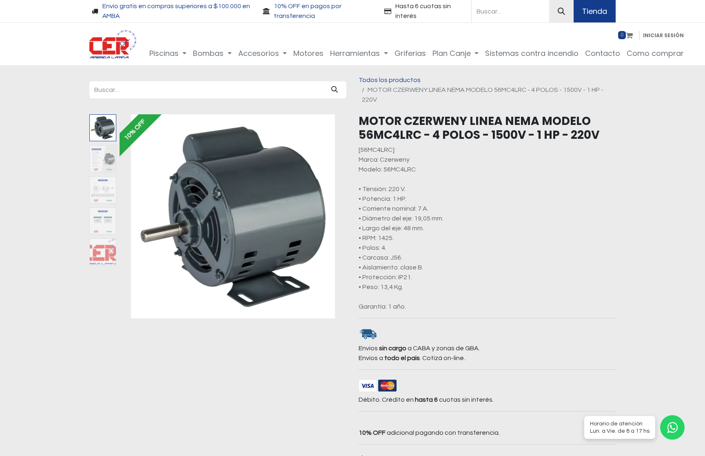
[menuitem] (168, 53)
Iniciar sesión (663, 35)
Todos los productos (390, 80)
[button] (136, 216)
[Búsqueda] (561, 11)
